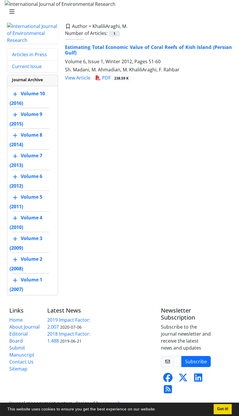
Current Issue (27, 66)
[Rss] (168, 391)
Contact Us (21, 362)
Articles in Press (29, 54)
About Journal (24, 327)
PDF (115, 78)
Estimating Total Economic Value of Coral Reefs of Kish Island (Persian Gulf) (148, 50)
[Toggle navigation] (118, 12)
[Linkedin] (198, 379)
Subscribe (196, 361)
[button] (158, 410)
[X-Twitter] (183, 379)
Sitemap (18, 369)
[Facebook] (168, 379)
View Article (77, 78)
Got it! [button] (222, 409)
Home (16, 320)
